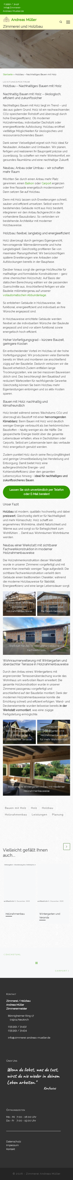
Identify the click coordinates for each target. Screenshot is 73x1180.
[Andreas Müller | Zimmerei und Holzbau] (6, 19)
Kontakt (10, 1149)
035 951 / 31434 (17, 1030)
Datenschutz (13, 1141)
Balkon (29, 183)
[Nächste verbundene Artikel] (66, 846)
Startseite (8, 74)
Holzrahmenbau (15, 913)
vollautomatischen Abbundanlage (24, 295)
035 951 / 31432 (17, 1026)
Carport (46, 183)
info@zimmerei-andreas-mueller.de (29, 1037)
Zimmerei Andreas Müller (43, 1173)
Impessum (12, 1145)
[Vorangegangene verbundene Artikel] (59, 846)
